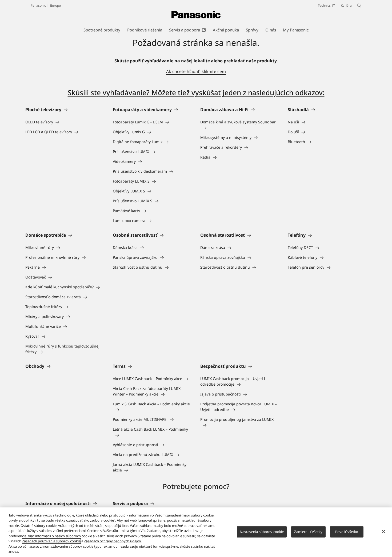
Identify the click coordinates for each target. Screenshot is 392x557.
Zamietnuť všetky (308, 531)
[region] (196, 532)
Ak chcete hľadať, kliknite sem (196, 71)
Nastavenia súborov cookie (262, 531)
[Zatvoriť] (383, 531)
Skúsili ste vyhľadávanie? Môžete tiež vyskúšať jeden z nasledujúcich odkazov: (196, 92)
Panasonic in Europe (46, 5)
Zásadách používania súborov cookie (51, 541)
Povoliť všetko (346, 531)
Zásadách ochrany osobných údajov (112, 541)
